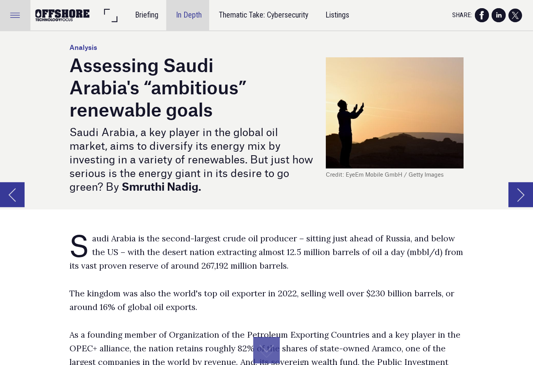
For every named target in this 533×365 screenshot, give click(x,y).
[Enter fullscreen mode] (110, 15)
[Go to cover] (62, 15)
